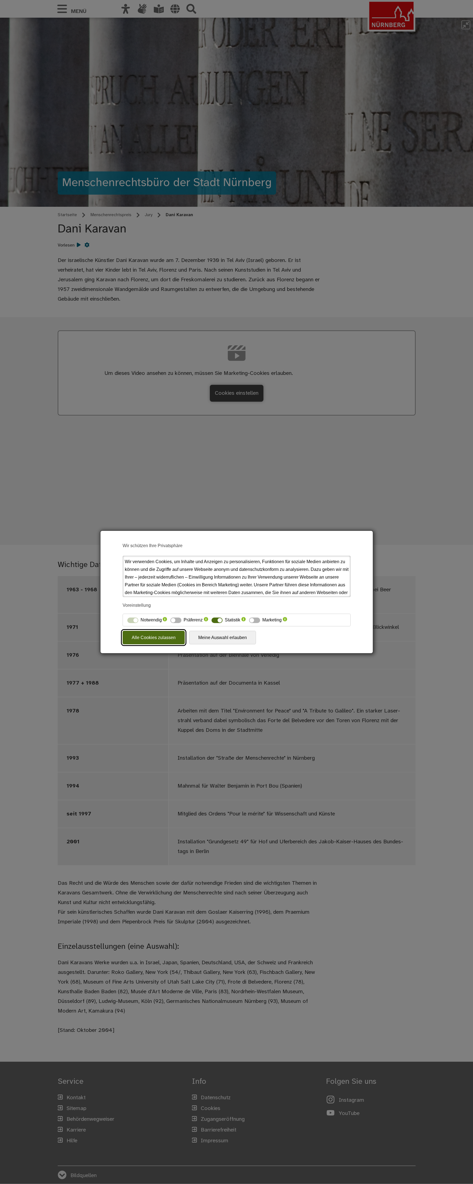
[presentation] (165, 620)
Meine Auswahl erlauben (222, 637)
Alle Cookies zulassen (154, 637)
